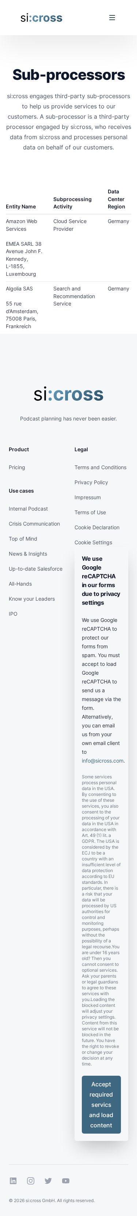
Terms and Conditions (100, 467)
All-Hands (20, 584)
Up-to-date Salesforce (35, 569)
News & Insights (28, 553)
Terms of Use (90, 512)
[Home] (41, 17)
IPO (13, 614)
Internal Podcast (28, 508)
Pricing (17, 467)
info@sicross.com (102, 760)
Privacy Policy (91, 482)
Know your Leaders (32, 599)
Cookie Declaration (97, 527)
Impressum (88, 497)
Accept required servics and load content (101, 1104)
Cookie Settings (93, 542)
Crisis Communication (34, 523)
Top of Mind (23, 538)
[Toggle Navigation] (112, 17)
